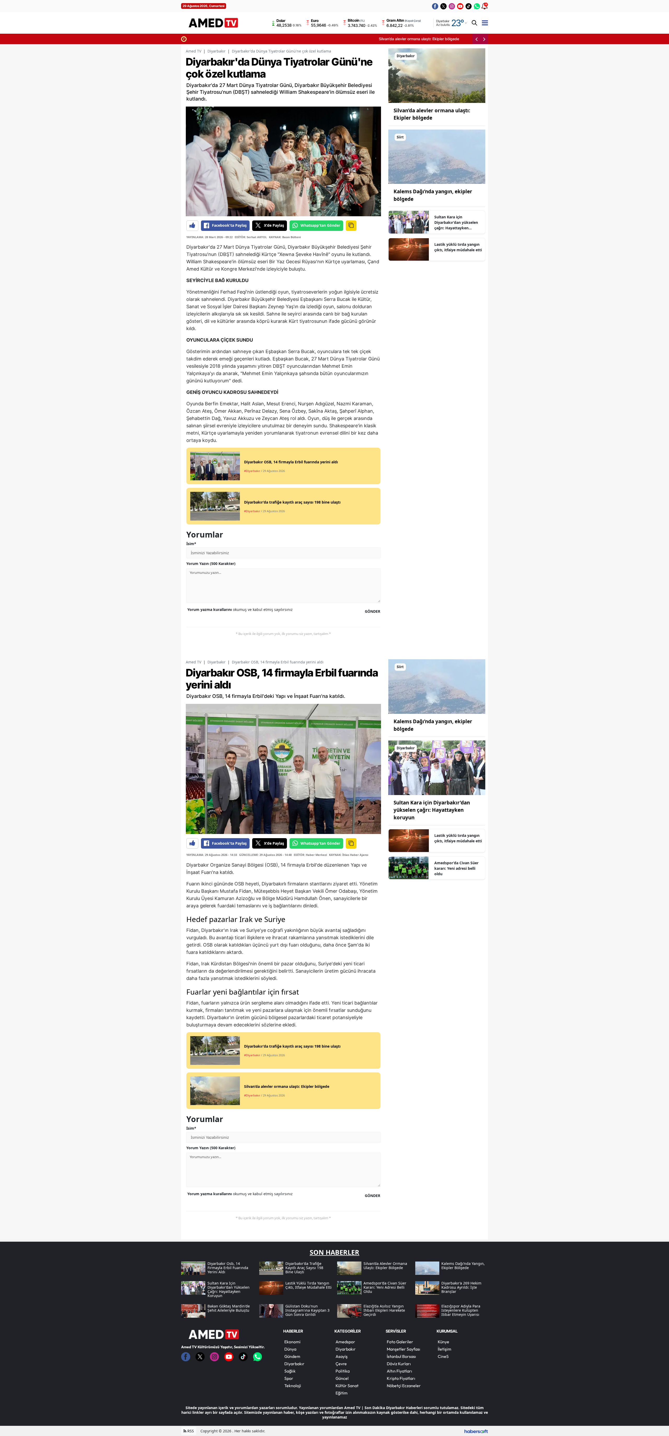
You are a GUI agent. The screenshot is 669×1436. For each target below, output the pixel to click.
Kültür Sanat (347, 1385)
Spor (288, 1378)
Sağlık (290, 1371)
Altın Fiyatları (399, 1371)
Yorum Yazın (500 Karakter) (210, 563)
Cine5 (443, 1356)
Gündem (292, 1356)
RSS (190, 1430)
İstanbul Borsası (401, 1356)
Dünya (290, 1349)
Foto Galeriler (400, 1341)
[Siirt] (436, 156)
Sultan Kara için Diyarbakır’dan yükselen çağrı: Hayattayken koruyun (456, 222)
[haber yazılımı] (476, 1431)
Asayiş (342, 1356)
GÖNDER (372, 611)
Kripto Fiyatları (401, 1378)
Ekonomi (292, 1341)
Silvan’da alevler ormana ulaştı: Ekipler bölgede (229, 39)
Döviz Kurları (399, 1363)
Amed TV (193, 51)
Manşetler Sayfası (403, 1349)
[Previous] (476, 39)
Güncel (342, 1378)
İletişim (444, 1349)
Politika (343, 1371)
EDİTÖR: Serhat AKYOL (251, 237)
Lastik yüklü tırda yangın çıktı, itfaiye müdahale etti (458, 247)
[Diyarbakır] (436, 75)
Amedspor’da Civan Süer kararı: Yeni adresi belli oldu (456, 868)
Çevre (341, 1363)
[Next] (484, 39)
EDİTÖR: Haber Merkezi (310, 855)
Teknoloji (292, 1385)
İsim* (191, 543)
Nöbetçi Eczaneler (404, 1385)
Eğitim (342, 1393)
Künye (443, 1341)
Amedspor (345, 1341)
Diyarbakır (216, 51)
